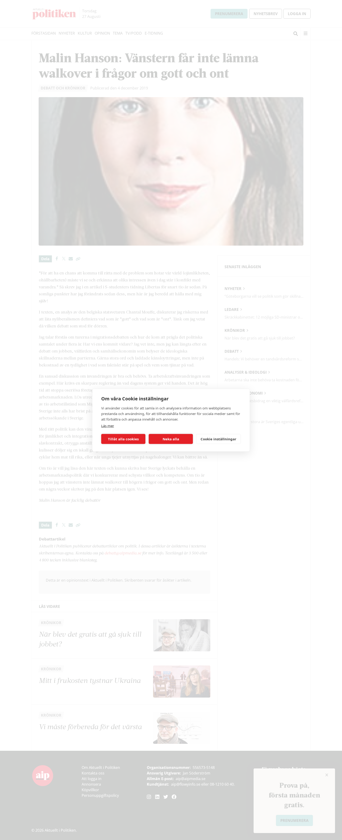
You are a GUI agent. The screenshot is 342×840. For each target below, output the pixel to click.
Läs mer (107, 425)
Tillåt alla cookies (123, 439)
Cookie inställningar (218, 439)
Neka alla (171, 439)
